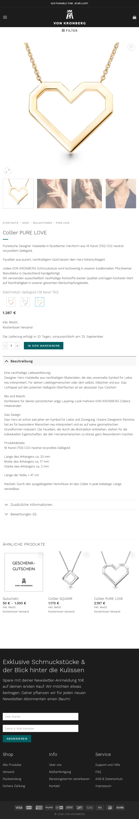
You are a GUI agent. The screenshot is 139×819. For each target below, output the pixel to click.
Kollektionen (42, 223)
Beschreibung (21, 361)
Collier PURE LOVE (108, 599)
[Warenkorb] (134, 17)
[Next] (129, 109)
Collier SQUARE (60, 599)
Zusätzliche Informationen (31, 505)
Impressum (103, 786)
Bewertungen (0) (23, 514)
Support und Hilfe (107, 765)
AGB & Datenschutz (109, 779)
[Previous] (10, 109)
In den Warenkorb (44, 345)
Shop (25, 223)
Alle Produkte (12, 765)
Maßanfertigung (60, 772)
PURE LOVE (63, 223)
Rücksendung (12, 779)
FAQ (98, 772)
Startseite (10, 223)
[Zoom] (7, 171)
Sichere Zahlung (14, 786)
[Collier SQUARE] (69, 572)
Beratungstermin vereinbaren (69, 779)
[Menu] (5, 17)
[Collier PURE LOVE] (10, 301)
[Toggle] (6, 361)
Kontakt (54, 786)
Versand (8, 772)
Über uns (55, 765)
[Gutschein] (24, 572)
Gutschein (11, 599)
